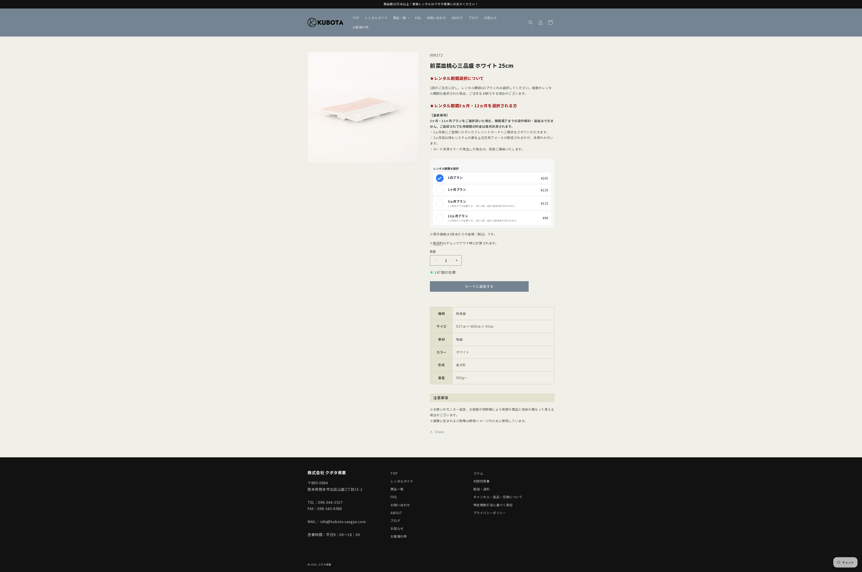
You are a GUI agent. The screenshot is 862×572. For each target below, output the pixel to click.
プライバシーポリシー (489, 513)
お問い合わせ (400, 505)
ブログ (395, 520)
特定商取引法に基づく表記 (493, 505)
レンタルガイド (401, 481)
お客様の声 (398, 536)
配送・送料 (481, 489)
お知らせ (396, 528)
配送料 (438, 243)
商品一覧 (396, 489)
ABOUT (396, 513)
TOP (393, 473)
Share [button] (439, 432)
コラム (478, 473)
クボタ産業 (325, 564)
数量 (433, 251)
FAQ (393, 497)
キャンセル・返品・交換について (498, 497)
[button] (401, 17)
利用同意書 (481, 481)
